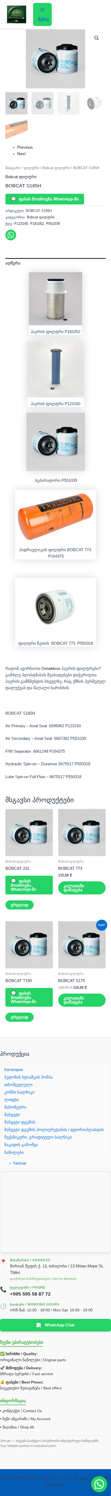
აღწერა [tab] (12, 263)
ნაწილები (14, 1152)
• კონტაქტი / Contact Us (21, 1411)
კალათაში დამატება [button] (74, 888)
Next (21, 154)
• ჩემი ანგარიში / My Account (25, 1419)
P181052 (37, 224)
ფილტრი (31, 168)
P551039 (53, 224)
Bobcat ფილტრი (56, 168)
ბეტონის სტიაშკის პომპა (28, 1077)
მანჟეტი (12, 1115)
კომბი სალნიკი (19, 1092)
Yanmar (19, 1163)
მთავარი (12, 168)
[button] (97, 38)
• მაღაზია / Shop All (17, 1427)
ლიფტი (11, 1100)
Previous (25, 147)
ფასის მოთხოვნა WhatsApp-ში (45, 199)
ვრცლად (19, 905)
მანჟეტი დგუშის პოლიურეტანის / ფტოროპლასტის (54, 1130)
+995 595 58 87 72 (30, 1294)
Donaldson (50, 668)
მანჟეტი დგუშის (19, 1122)
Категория (13, 1070)
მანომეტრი (15, 1107)
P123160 (21, 224)
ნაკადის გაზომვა (21, 1145)
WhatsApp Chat (59, 1325)
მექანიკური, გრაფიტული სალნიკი (38, 1137)
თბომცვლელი (18, 1085)
